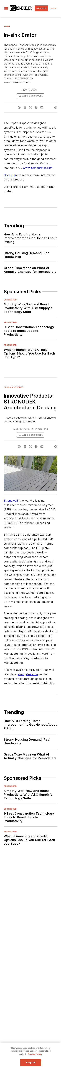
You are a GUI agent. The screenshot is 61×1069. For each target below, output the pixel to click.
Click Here (11, 175)
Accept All (30, 1062)
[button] (6, 8)
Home (7, 26)
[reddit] (36, 107)
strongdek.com (28, 674)
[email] (41, 107)
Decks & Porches (13, 387)
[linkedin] (24, 107)
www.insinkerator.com (37, 167)
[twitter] (30, 107)
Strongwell (11, 500)
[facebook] (19, 107)
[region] (30, 1056)
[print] (55, 107)
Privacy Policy (35, 1054)
